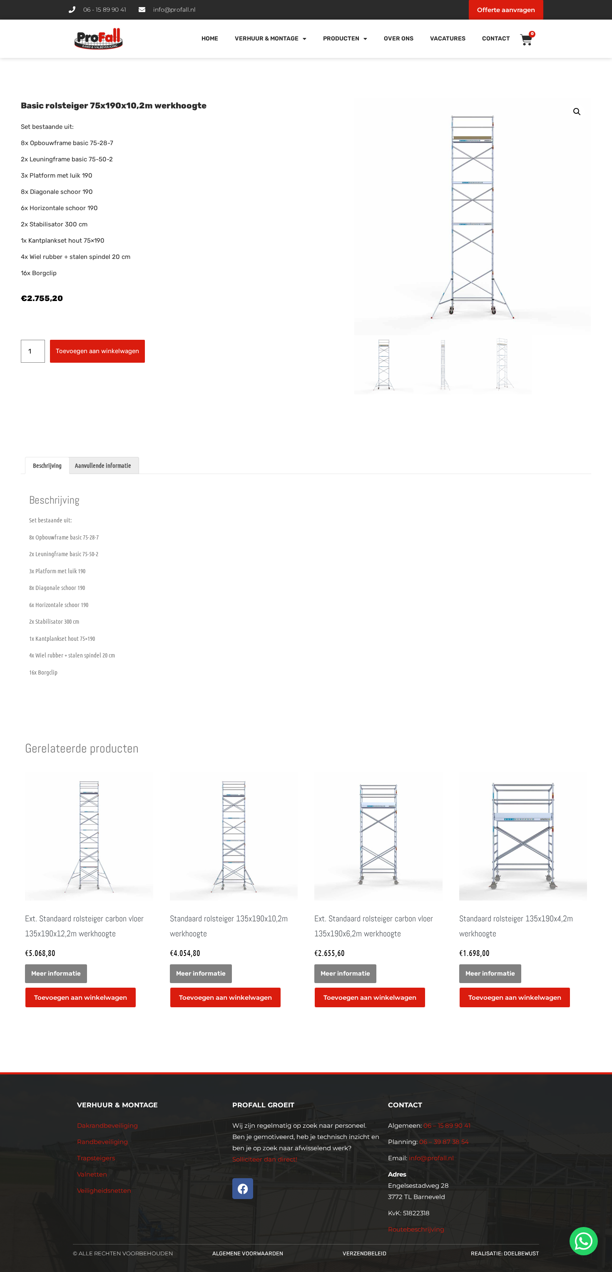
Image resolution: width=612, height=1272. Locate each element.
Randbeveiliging (102, 1142)
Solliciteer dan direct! (265, 1159)
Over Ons (398, 38)
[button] (577, 111)
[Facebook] (242, 1188)
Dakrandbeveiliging (107, 1125)
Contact (496, 38)
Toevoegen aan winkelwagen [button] (80, 997)
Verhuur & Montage (267, 38)
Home (210, 38)
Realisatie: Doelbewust (505, 1253)
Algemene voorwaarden (247, 1253)
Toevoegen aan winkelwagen (97, 351)
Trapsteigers (96, 1158)
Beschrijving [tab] (47, 465)
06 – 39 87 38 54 (444, 1142)
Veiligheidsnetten (104, 1190)
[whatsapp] (582, 1241)
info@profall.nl (431, 1158)
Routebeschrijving (416, 1229)
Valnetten (92, 1174)
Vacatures (447, 38)
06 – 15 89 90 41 (446, 1125)
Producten (341, 38)
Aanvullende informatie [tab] (103, 465)
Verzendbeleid (364, 1253)
